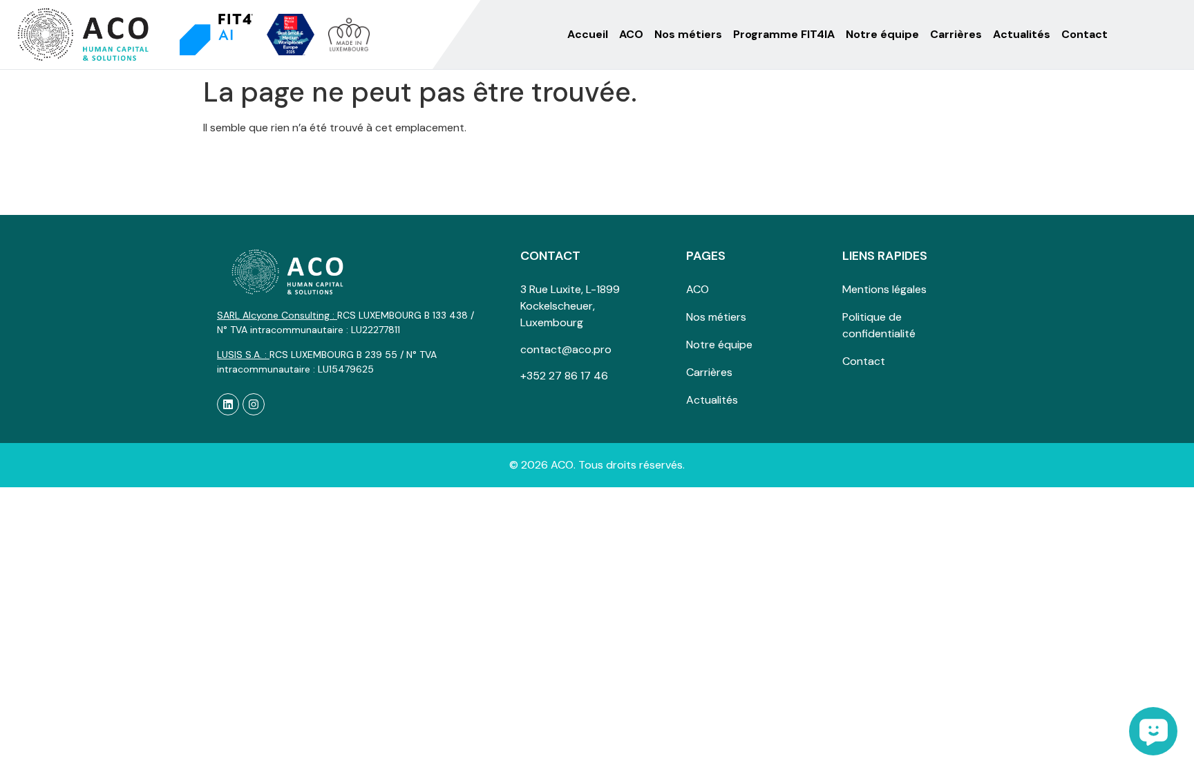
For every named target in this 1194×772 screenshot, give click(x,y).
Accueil (587, 34)
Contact (1084, 34)
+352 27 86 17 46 (564, 375)
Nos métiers (688, 34)
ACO (631, 34)
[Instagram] (254, 404)
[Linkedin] (228, 404)
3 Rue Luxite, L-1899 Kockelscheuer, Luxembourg (570, 306)
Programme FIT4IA (784, 34)
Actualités (1021, 34)
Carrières (956, 34)
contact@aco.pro (566, 349)
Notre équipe (882, 34)
